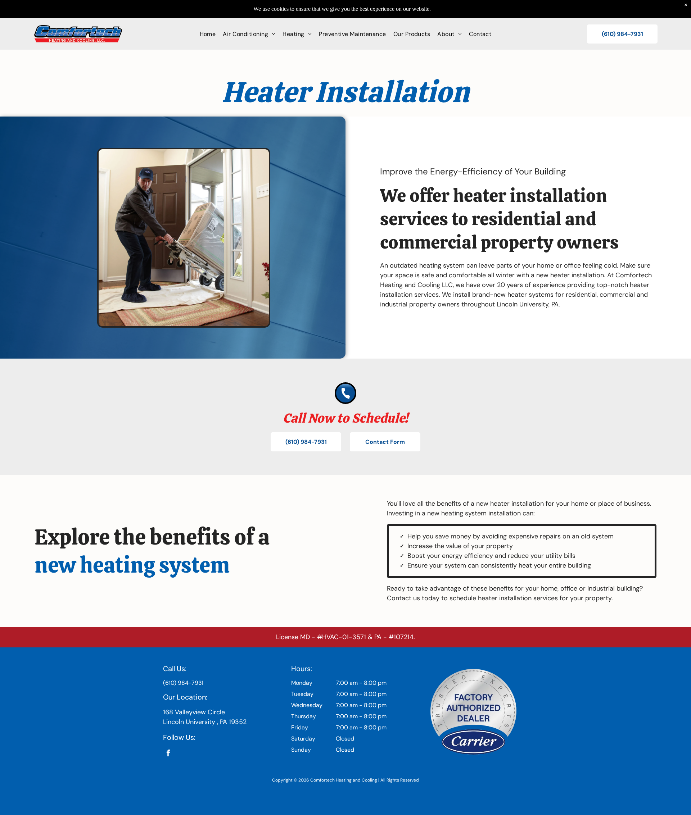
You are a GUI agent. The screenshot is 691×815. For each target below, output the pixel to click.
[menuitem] (208, 33)
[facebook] (168, 754)
